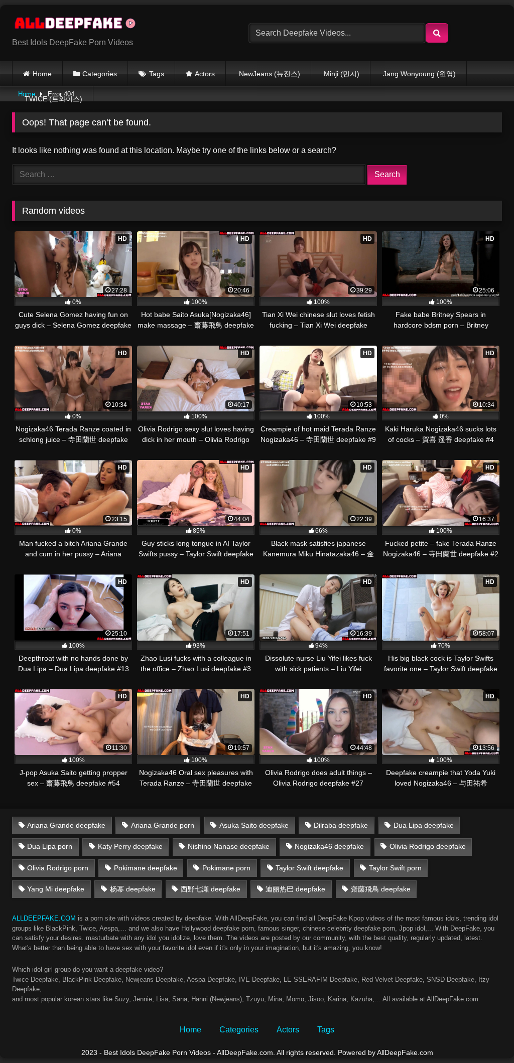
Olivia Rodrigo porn (57, 868)
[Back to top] (483, 1033)
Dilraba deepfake (341, 825)
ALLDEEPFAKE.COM (44, 918)
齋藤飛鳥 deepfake (381, 889)
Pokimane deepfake (145, 868)
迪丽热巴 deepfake (295, 889)
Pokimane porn (226, 868)
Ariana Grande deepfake (66, 825)
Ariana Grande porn (162, 825)
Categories (99, 74)
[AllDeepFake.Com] (114, 25)
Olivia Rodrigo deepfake (428, 846)
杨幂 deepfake (133, 889)
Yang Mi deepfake (55, 889)
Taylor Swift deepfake (309, 868)
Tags (156, 74)
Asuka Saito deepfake (254, 825)
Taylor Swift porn (395, 868)
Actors (205, 74)
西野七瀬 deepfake (210, 889)
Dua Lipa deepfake (424, 825)
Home (42, 74)
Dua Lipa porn (49, 846)
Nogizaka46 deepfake (329, 846)
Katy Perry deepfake (130, 846)
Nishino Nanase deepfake (229, 846)
